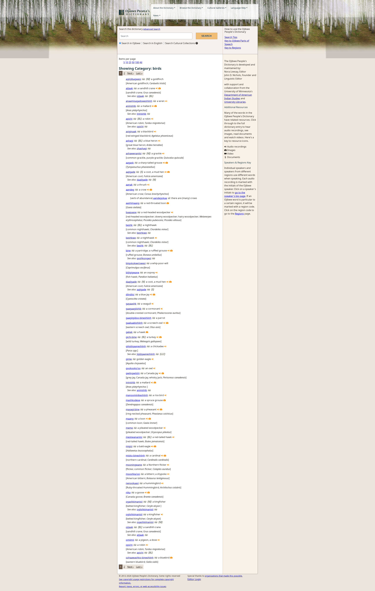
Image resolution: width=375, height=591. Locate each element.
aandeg (130, 189)
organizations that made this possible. (224, 575)
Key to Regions (233, 47)
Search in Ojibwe (130, 43)
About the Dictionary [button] (163, 7)
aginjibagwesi (133, 79)
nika (128, 492)
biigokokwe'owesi (136, 263)
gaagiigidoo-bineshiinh (138, 318)
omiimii (130, 540)
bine (128, 250)
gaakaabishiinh (134, 322)
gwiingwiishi (133, 373)
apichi (129, 118)
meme (129, 427)
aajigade (130, 172)
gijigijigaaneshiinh (136, 346)
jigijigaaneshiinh (146, 354)
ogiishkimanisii (145, 509)
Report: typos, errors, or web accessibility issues (142, 586)
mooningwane (134, 464)
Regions (239, 213)
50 (133, 62)
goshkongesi (144, 258)
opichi (140, 126)
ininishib (141, 113)
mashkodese (133, 400)
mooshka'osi (133, 474)
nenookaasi (132, 483)
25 (130, 62)
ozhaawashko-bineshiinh (140, 557)
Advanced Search (151, 29)
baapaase (131, 212)
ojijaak (140, 96)
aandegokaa (160, 198)
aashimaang (132, 203)
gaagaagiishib (133, 308)
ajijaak (129, 88)
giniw (129, 359)
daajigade (142, 179)
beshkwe (142, 232)
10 (126, 62)
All (141, 62)
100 (137, 62)
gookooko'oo (133, 368)
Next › (130, 73)
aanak (129, 184)
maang (130, 418)
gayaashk (131, 303)
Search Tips (231, 37)
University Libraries (235, 102)
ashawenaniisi (134, 153)
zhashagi (142, 148)
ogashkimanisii (134, 501)
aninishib (131, 106)
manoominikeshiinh (137, 395)
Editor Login (194, 579)
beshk (129, 225)
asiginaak (131, 131)
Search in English (152, 43)
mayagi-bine (132, 409)
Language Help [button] (238, 7)
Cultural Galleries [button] (216, 7)
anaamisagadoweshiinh (139, 101)
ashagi (129, 140)
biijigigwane (132, 272)
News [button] (156, 15)
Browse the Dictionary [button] (190, 7)
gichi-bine (131, 337)
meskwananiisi (134, 437)
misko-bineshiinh (135, 455)
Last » (139, 73)
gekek (129, 332)
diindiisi (130, 294)
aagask (130, 162)
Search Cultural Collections (180, 43)
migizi (129, 446)
